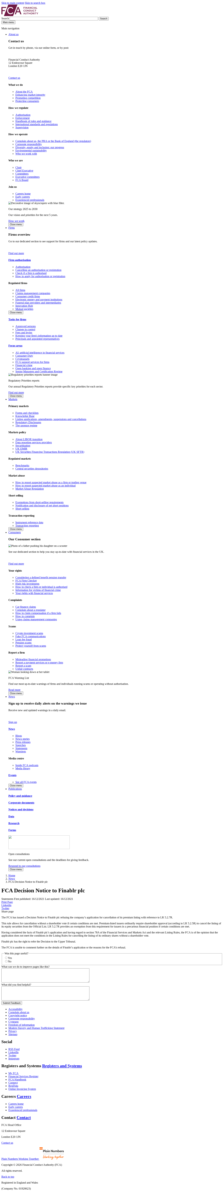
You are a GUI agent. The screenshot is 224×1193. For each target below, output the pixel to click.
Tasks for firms (17, 319)
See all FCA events (26, 782)
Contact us (14, 77)
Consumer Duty (24, 355)
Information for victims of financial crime (38, 590)
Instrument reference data (29, 522)
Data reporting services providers (33, 442)
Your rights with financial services (34, 593)
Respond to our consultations (24, 865)
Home (11, 875)
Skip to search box (35, 2)
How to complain (25, 616)
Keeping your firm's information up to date (38, 335)
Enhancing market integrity (30, 94)
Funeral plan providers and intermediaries (38, 302)
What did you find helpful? (16, 984)
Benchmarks (22, 465)
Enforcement (22, 118)
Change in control (25, 329)
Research (13, 823)
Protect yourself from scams (30, 645)
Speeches (20, 745)
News (11, 696)
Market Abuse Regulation (29, 488)
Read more (14, 689)
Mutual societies (24, 308)
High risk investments (27, 583)
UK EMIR (21, 448)
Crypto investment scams (29, 633)
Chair (18, 167)
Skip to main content (12, 2)
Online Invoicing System (22, 1088)
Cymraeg (13, 1021)
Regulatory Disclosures (28, 422)
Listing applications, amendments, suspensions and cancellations (50, 419)
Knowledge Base (24, 416)
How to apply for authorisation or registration (40, 276)
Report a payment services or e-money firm (39, 662)
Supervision (22, 127)
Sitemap (12, 1034)
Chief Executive (24, 170)
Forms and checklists (26, 412)
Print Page (7, 902)
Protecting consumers (27, 101)
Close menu (16, 224)
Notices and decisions (20, 809)
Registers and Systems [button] (62, 1066)
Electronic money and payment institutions (38, 299)
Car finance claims (25, 606)
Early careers (22, 196)
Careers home (23, 193)
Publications (15, 788)
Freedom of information (21, 1024)
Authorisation (22, 114)
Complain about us (18, 1012)
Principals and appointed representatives (37, 338)
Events (12, 775)
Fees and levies (23, 332)
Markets (12, 399)
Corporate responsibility (28, 144)
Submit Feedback (12, 1003)
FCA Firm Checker (26, 580)
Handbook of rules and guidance (33, 121)
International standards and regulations (36, 124)
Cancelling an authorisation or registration (38, 270)
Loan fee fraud (23, 639)
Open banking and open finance (33, 368)
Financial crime (23, 365)
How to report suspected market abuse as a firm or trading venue (50, 482)
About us (13, 34)
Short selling (22, 508)
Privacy (12, 1031)
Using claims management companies (36, 619)
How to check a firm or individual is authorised (41, 586)
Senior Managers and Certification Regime (38, 371)
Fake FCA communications (30, 636)
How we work (16, 220)
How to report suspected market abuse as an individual (45, 485)
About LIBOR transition (29, 439)
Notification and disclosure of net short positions (42, 505)
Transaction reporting (27, 525)
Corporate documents (21, 802)
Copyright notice (17, 1015)
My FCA (13, 1073)
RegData (13, 1085)
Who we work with (26, 153)
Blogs (18, 735)
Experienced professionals (29, 199)
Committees (22, 173)
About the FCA (24, 91)
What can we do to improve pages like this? (25, 966)
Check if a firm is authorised (31, 273)
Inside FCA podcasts (26, 765)
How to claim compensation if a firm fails (38, 613)
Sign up (12, 722)
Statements (21, 748)
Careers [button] (24, 1096)
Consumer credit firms (27, 296)
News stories (22, 738)
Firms (11, 227)
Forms (12, 830)
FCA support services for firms (32, 362)
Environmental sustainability (31, 150)
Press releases (22, 742)
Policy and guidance (20, 795)
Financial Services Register (23, 1076)
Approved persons (25, 326)
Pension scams (23, 642)
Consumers (14, 532)
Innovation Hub (24, 305)
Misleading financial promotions (33, 659)
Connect (13, 1082)
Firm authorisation (19, 260)
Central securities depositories (31, 468)
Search (5, 18)
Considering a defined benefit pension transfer (40, 577)
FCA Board (21, 180)
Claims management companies (32, 293)
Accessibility (15, 1009)
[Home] (19, 15)
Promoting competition (28, 97)
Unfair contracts (24, 668)
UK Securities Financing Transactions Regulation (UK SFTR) (49, 451)
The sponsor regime (26, 425)
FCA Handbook (17, 1079)
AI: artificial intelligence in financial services (39, 352)
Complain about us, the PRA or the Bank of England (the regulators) (53, 141)
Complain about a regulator (30, 609)
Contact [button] (24, 1117)
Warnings (20, 751)
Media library (22, 768)
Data (11, 816)
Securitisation (22, 445)
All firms (20, 290)
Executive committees (27, 176)
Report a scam (23, 665)
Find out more (16, 253)
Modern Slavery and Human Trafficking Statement (36, 1028)
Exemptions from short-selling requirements (39, 502)
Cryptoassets (22, 358)
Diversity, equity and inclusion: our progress (39, 147)
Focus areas (15, 345)
